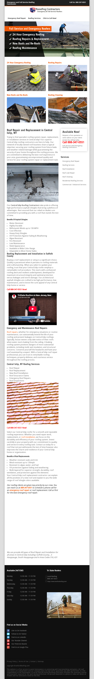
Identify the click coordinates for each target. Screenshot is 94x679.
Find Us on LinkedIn (18, 637)
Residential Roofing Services (72, 181)
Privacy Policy (12, 661)
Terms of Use (23, 661)
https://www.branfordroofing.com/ (57, 581)
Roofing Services (34, 18)
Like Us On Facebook (18, 631)
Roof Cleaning (67, 177)
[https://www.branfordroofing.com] (47, 12)
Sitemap (41, 661)
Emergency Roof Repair (17, 18)
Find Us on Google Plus (19, 647)
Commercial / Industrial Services (74, 185)
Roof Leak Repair (68, 173)
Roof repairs (12, 332)
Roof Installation (68, 169)
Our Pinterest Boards (19, 644)
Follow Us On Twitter (19, 634)
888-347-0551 (81, 2)
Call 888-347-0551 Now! (17, 428)
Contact (33, 661)
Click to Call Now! (49, 18)
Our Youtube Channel (19, 641)
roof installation (28, 437)
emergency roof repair (19, 490)
